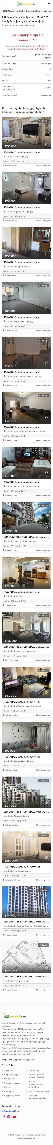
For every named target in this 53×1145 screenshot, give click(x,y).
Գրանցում (9, 1091)
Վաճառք (8, 1070)
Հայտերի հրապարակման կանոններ (36, 1084)
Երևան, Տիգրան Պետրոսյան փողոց (22, 486)
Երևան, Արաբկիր (13, 596)
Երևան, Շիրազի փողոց (16, 156)
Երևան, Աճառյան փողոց (17, 816)
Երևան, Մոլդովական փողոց (19, 211)
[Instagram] (9, 1117)
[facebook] (4, 1117)
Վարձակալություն (12, 1074)
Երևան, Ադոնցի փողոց (16, 981)
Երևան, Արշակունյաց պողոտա (20, 651)
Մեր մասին (34, 1070)
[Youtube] (14, 1117)
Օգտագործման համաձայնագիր (36, 1075)
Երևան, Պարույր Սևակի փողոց (20, 541)
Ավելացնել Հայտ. (12, 1096)
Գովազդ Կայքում (12, 1083)
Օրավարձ (9, 1079)
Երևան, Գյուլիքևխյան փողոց (19, 321)
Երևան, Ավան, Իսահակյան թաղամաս (23, 376)
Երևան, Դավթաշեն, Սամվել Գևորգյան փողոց (27, 926)
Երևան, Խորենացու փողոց (18, 871)
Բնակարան (22, 152)
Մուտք (7, 1087)
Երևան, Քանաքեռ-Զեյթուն (18, 266)
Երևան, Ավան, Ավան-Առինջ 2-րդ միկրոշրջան (27, 431)
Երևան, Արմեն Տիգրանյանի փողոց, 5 (23, 706)
